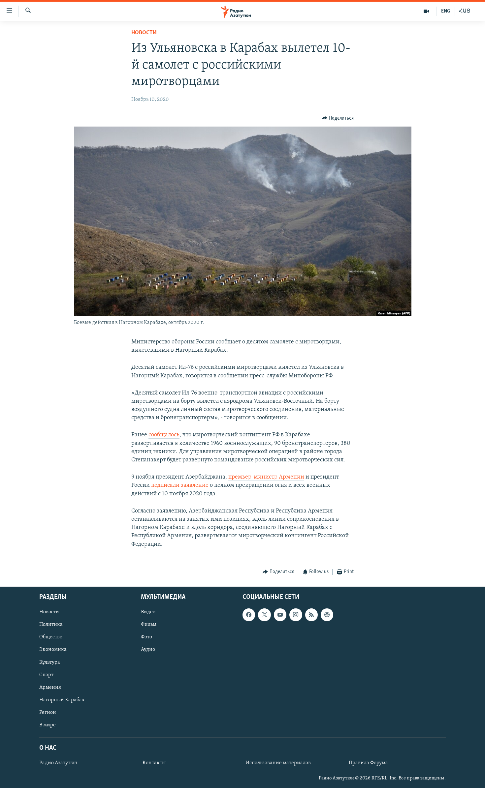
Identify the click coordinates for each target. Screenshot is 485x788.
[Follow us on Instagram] (295, 615)
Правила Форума (368, 763)
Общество (50, 637)
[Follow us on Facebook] (248, 615)
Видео (148, 612)
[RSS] (311, 615)
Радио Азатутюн (58, 763)
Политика (51, 624)
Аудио (148, 650)
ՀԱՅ (464, 11)
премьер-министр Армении (266, 477)
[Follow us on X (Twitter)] (264, 615)
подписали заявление (180, 485)
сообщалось (163, 435)
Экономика (53, 650)
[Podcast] (327, 615)
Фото (146, 637)
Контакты (154, 763)
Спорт (46, 675)
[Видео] (426, 11)
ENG (445, 11)
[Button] (338, 118)
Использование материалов (278, 763)
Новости (144, 33)
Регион (47, 712)
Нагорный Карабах (61, 700)
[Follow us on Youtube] (280, 615)
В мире (47, 725)
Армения (50, 687)
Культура (49, 662)
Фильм (148, 624)
